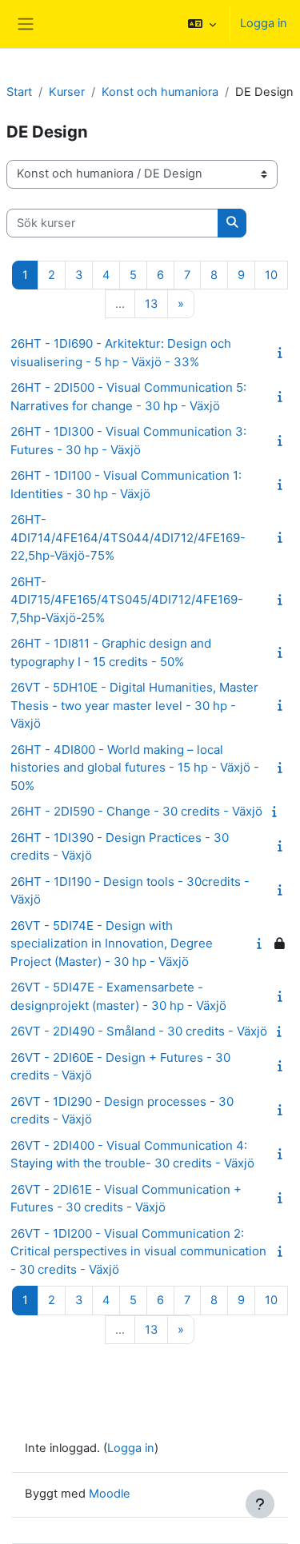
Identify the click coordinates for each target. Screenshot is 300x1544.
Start (19, 92)
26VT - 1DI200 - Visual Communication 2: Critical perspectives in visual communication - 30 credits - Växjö (138, 1251)
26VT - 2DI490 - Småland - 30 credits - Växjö (138, 1031)
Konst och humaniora (160, 92)
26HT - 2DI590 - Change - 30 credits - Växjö (136, 811)
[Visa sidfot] (260, 1504)
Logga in (263, 23)
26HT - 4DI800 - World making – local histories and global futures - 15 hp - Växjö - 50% (134, 767)
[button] (202, 24)
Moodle (109, 1493)
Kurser (67, 92)
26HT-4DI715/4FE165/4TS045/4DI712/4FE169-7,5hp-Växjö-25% (126, 599)
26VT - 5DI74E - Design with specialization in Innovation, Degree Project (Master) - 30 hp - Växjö (111, 943)
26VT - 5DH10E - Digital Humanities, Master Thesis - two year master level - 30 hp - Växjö (134, 705)
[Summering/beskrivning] (283, 352)
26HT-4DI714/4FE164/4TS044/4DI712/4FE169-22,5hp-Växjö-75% (128, 537)
